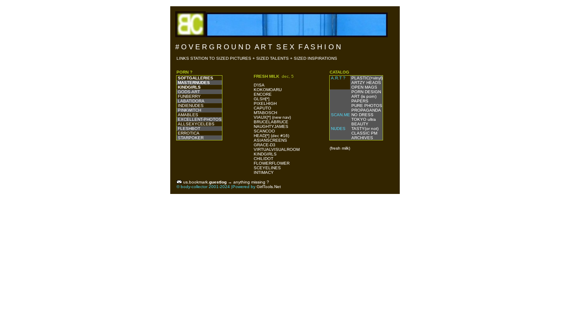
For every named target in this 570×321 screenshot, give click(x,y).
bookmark (198, 182)
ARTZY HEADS (365, 82)
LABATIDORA (191, 101)
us (185, 182)
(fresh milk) (340, 148)
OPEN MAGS (363, 87)
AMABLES (188, 114)
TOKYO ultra (363, 119)
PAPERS (359, 101)
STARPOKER (191, 137)
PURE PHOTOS (366, 105)
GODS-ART (189, 91)
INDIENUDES (191, 105)
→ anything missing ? (248, 182)
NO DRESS (361, 114)
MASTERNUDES (194, 82)
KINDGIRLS (189, 87)
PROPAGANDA (365, 110)
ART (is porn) (363, 96)
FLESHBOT (189, 128)
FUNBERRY (189, 96)
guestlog (218, 182)
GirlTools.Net (269, 186)
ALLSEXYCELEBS (196, 124)
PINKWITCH (189, 110)
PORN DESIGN (365, 91)
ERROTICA (188, 133)
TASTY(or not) (364, 128)
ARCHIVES (361, 137)
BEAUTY (359, 124)
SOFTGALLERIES (195, 78)
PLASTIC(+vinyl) (366, 78)
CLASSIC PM (363, 133)
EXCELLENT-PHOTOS (200, 119)
